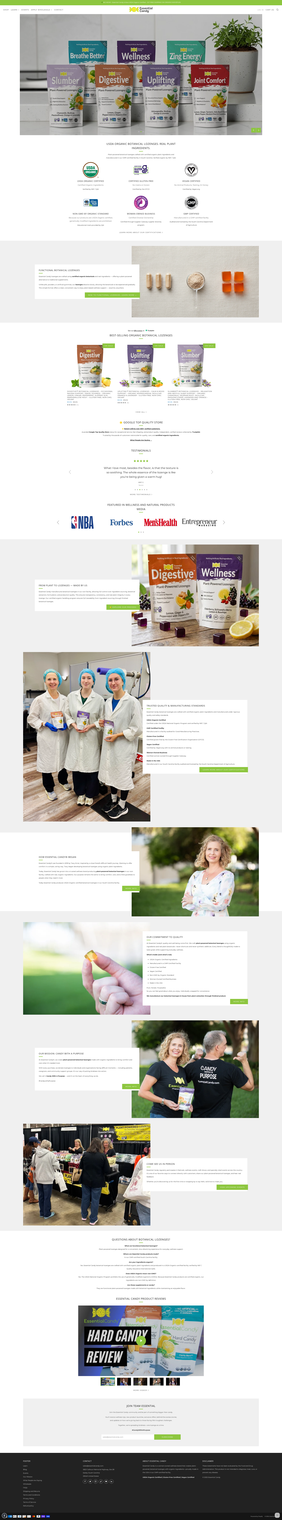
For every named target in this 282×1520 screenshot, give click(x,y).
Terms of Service (29, 1502)
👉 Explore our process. (123, 607)
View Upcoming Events (232, 1187)
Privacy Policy (28, 1499)
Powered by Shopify (257, 1516)
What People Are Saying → (141, 440)
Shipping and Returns (31, 1491)
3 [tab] (143, 131)
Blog (25, 1469)
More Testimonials (140, 494)
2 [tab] (141, 131)
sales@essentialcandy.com (93, 1466)
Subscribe (167, 1437)
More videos (140, 1390)
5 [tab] (144, 489)
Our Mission (27, 1477)
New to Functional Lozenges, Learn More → (112, 295)
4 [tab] (142, 489)
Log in (261, 10)
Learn (14, 10)
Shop (6, 10)
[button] (4, 1515)
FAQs (25, 1488)
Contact (58, 10)
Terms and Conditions (31, 1495)
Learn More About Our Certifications (140, 232)
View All (140, 412)
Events (25, 10)
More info (131, 888)
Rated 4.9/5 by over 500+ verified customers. (142, 429)
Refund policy (28, 1506)
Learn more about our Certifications (224, 770)
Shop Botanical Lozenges (64, 91)
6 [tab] (146, 489)
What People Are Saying (32, 1480)
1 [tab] (138, 131)
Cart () (270, 10)
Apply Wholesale (40, 10)
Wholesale (27, 1484)
